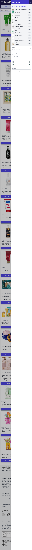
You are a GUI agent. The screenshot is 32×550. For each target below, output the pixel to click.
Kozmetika (14, 6)
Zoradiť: (14, 68)
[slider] (13, 62)
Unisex (16, 56)
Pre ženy (16, 54)
